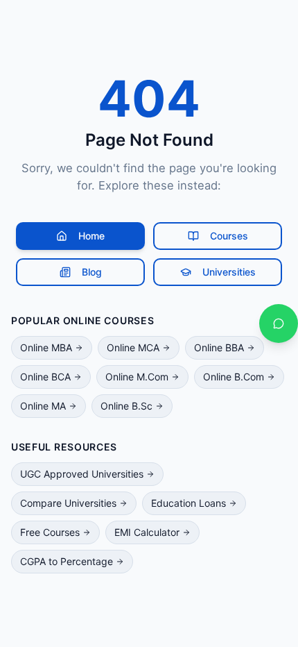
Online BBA (219, 347)
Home (91, 236)
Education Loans (188, 503)
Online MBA (46, 347)
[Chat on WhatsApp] (278, 323)
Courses (229, 236)
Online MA (43, 406)
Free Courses (50, 532)
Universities (229, 272)
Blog (92, 272)
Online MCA (133, 347)
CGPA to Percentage (66, 561)
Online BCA (45, 377)
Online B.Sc (126, 406)
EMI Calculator (146, 532)
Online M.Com (136, 377)
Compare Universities (68, 503)
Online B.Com (233, 377)
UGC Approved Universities (81, 474)
